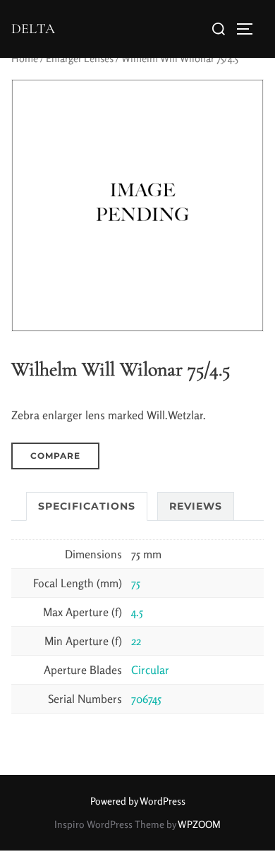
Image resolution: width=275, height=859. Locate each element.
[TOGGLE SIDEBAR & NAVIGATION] (250, 28)
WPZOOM (199, 824)
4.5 (137, 612)
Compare (55, 455)
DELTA (33, 28)
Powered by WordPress (137, 801)
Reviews (195, 506)
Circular (150, 670)
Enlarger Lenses (80, 58)
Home (24, 58)
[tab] (86, 506)
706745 (146, 699)
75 (135, 583)
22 (136, 641)
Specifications (86, 506)
